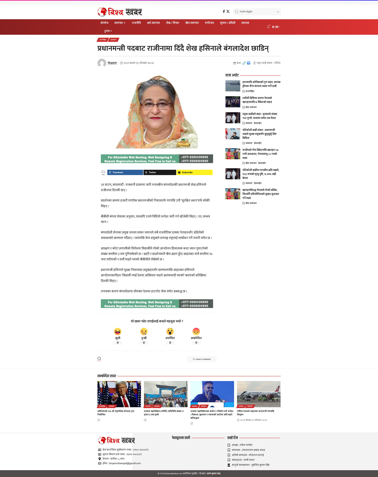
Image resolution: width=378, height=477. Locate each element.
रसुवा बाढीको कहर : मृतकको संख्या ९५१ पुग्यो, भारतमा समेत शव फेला (259, 116)
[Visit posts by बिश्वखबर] (101, 63)
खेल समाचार (251, 107)
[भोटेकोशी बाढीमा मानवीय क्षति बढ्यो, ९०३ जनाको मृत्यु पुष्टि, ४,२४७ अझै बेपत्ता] (232, 173)
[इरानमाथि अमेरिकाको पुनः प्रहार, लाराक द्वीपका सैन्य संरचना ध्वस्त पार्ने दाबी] (232, 85)
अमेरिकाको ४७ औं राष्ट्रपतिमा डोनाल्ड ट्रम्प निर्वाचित (115, 413)
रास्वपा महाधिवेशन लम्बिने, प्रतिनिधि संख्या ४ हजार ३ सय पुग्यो (164, 413)
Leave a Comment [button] (203, 359)
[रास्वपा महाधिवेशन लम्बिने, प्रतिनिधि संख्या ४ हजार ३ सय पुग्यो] (166, 394)
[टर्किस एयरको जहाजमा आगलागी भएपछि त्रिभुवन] (259, 394)
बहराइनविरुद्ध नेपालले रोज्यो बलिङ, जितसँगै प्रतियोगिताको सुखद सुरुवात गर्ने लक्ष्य (260, 194)
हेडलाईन (114, 39)
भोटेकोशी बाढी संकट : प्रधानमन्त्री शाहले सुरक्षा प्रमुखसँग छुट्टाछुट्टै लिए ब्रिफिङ (259, 134)
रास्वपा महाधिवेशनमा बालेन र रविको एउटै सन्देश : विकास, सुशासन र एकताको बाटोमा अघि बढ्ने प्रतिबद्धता (211, 414)
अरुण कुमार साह (213, 473)
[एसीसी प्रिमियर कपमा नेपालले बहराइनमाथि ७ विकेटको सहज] (232, 101)
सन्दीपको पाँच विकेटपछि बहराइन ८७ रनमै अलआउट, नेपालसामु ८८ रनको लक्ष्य (260, 154)
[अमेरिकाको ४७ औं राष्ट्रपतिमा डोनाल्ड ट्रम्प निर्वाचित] (119, 394)
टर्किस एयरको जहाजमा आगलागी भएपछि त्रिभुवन (255, 413)
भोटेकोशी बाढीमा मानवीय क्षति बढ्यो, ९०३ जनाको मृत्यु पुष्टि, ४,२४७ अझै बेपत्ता (260, 174)
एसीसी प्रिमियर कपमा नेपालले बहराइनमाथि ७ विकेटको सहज (257, 100)
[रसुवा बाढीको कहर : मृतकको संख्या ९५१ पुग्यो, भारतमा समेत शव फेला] (232, 117)
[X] (228, 11)
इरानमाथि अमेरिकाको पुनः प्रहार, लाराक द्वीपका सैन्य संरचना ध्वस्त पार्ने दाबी (261, 84)
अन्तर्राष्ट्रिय (103, 39)
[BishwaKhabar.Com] (119, 12)
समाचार (249, 123)
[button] (275, 27)
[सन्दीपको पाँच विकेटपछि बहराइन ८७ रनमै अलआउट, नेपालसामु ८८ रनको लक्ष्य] (232, 153)
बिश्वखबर (112, 63)
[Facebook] (224, 11)
